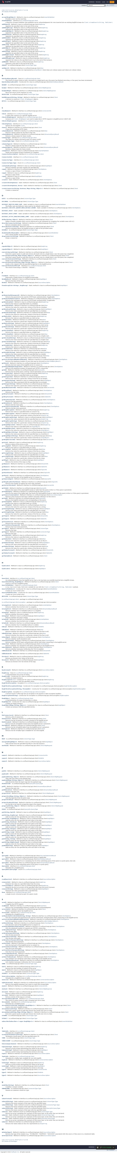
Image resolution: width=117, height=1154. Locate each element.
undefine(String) (8, 1085)
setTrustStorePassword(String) (13, 950)
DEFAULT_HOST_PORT (9, 213)
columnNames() (7, 131)
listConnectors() (7, 715)
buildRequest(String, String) (12, 97)
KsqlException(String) (10, 695)
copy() (4, 169)
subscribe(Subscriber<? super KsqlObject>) (17, 1021)
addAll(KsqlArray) (8, 58)
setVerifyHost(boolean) (10, 960)
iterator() (5, 656)
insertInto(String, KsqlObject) (12, 582)
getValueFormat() (8, 550)
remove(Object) (7, 885)
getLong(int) (6, 446)
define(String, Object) (10, 219)
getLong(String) (7, 453)
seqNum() (5, 905)
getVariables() (7, 556)
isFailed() (5, 619)
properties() (6, 793)
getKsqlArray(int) (8, 410)
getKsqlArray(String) (9, 417)
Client (56, 97)
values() (5, 1111)
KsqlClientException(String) (12, 686)
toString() (5, 1062)
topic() (4, 1053)
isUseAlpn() (6, 637)
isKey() (4, 626)
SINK (3, 963)
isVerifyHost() (7, 647)
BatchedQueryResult (56, 82)
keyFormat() (6, 670)
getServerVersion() (9, 485)
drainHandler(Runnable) (10, 233)
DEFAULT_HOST (7, 210)
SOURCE (5, 973)
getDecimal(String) (9, 338)
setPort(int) (6, 943)
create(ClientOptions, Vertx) (12, 185)
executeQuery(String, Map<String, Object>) (18, 255)
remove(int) (6, 882)
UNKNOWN (6, 1088)
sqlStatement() (7, 982)
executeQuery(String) (10, 252)
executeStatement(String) (11, 259)
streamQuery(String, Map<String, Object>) (17, 1012)
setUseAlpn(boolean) (9, 953)
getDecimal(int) (7, 330)
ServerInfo (50, 387)
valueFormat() (7, 1098)
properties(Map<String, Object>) (14, 796)
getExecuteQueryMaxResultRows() (14, 359)
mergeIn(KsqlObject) (9, 742)
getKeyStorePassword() (10, 406)
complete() (6, 150)
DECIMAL (5, 201)
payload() (5, 774)
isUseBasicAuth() (8, 640)
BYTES (4, 101)
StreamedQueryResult (52, 134)
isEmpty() (5, 612)
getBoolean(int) (7, 302)
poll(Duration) (7, 790)
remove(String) (7, 889)
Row (42, 68)
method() (5, 745)
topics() (4, 1060)
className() (6, 111)
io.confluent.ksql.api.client (29, 20)
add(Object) (6, 48)
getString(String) (8, 508)
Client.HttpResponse (44, 88)
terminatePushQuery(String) (12, 1034)
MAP (3, 739)
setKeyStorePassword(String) (12, 940)
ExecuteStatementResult (48, 855)
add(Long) (5, 44)
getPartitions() (7, 472)
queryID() (5, 859)
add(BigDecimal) (8, 55)
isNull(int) (5, 629)
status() (4, 989)
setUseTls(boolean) (9, 957)
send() (4, 902)
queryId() (5, 855)
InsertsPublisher (49, 17)
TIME (3, 1038)
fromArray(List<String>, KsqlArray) (15, 285)
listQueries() (6, 718)
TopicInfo (44, 469)
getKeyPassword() (8, 399)
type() (4, 1069)
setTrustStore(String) (9, 946)
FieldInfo (41, 626)
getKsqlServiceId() (8, 439)
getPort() (5, 475)
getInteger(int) (7, 373)
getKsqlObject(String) (10, 432)
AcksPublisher (47, 605)
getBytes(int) (7, 316)
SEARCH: (84, 5)
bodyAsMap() (6, 90)
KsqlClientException (70, 686)
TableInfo (48, 397)
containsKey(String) (9, 166)
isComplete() (6, 605)
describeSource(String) (10, 226)
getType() (5, 528)
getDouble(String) (8, 352)
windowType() (7, 1132)
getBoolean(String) (9, 309)
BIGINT (4, 85)
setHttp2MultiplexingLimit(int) (13, 926)
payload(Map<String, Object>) (13, 780)
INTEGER (5, 596)
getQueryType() (7, 479)
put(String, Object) (9, 835)
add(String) (6, 51)
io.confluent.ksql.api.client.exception (14, 602)
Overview (92, 2)
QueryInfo (41, 370)
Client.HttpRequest (46, 745)
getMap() (5, 460)
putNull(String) (7, 845)
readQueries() (7, 879)
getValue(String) (8, 542)
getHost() (5, 363)
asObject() (5, 68)
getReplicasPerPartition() (11, 482)
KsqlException (64, 695)
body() (4, 88)
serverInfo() (6, 909)
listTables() (6, 725)
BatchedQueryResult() (10, 82)
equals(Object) (7, 246)
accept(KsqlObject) (9, 17)
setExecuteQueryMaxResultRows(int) (15, 919)
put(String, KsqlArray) (10, 815)
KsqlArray (42, 24)
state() (4, 986)
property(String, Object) (10, 806)
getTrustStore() (7, 521)
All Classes (110, 5)
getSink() (5, 488)
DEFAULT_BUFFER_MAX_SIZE (12, 204)
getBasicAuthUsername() (11, 298)
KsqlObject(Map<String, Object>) (14, 705)
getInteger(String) (8, 380)
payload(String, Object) (10, 777)
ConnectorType (45, 532)
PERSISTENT (6, 783)
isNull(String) (7, 633)
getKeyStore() (7, 403)
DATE (4, 198)
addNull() (5, 62)
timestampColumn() (9, 1044)
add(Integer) (6, 41)
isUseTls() (5, 644)
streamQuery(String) (9, 1008)
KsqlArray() (6, 676)
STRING (4, 1015)
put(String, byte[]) (8, 812)
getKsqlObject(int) (8, 424)
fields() (4, 282)
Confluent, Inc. (15, 1152)
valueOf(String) (7, 1101)
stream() (5, 992)
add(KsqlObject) (7, 31)
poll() (4, 786)
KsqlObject (48, 166)
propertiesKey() (7, 799)
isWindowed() (7, 650)
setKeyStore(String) (9, 936)
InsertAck (43, 905)
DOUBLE (5, 230)
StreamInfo (48, 394)
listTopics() (6, 729)
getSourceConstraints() (10, 495)
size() (4, 966)
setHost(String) (7, 923)
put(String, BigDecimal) (10, 842)
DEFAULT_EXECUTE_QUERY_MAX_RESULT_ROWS (19, 208)
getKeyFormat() (7, 394)
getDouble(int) (7, 345)
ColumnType (44, 528)
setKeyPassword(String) (10, 933)
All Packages (13, 11)
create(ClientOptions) (10, 182)
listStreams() (6, 722)
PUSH (4, 809)
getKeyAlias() (7, 390)
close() (4, 127)
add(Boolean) (7, 34)
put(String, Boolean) (9, 822)
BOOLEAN (5, 94)
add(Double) (6, 38)
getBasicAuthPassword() (10, 295)
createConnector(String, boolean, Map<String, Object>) (22, 188)
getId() (4, 370)
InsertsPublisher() (8, 589)
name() (4, 755)
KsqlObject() (6, 702)
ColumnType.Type (31, 65)
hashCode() (6, 565)
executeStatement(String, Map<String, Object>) (19, 262)
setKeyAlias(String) (9, 930)
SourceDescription (44, 282)
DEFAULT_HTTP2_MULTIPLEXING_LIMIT (15, 216)
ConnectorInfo (46, 111)
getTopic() (5, 516)
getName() (6, 464)
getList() (5, 442)
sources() (5, 979)
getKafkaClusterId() (9, 387)
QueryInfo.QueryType (36, 783)
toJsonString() (7, 1046)
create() (5, 179)
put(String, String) (8, 839)
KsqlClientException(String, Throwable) (16, 689)
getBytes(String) (8, 323)
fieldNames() (6, 279)
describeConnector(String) (11, 223)
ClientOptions (42, 169)
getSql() (5, 498)
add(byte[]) (6, 24)
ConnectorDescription (47, 979)
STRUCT (4, 1018)
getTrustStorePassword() (11, 525)
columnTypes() (7, 144)
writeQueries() (7, 1135)
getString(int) (7, 501)
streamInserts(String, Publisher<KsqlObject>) (18, 1005)
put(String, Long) (8, 832)
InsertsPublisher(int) (9, 592)
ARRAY (4, 65)
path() (4, 771)
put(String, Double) (9, 825)
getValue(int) (6, 535)
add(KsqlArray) (7, 27)
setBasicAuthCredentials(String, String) (16, 916)
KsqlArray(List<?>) (9, 679)
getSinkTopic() (7, 491)
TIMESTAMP (6, 1041)
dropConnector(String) (10, 236)
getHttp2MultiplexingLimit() (12, 366)
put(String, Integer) (9, 828)
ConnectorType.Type (30, 963)
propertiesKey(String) (10, 802)
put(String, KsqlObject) (10, 818)
